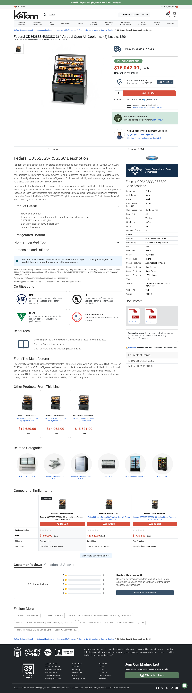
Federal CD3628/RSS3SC (140, 366)
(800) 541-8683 (137, 134)
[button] (167, 15)
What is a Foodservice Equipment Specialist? (144, 138)
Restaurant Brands (53, 666)
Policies (75, 675)
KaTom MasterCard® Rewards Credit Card (148, 107)
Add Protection (165, 82)
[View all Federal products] (152, 158)
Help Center (20, 7)
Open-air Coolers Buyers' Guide (49, 344)
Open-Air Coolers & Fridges (27, 615)
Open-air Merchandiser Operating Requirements (57, 348)
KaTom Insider (105, 675)
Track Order (77, 664)
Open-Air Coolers (107, 30)
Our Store (103, 672)
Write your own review (145, 592)
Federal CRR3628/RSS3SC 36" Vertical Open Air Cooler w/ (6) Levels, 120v (154, 518)
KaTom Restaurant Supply (24, 30)
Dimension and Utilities (31, 250)
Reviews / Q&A (136, 149)
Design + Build (51, 664)
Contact (102, 669)
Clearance (170, 24)
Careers (102, 666)
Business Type (157, 24)
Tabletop (80, 24)
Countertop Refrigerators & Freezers (81, 478)
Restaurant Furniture (109, 24)
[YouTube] (176, 688)
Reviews (102, 678)
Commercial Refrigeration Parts (54, 478)
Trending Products (53, 678)
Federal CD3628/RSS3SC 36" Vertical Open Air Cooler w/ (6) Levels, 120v (109, 518)
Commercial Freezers (54, 615)
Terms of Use (124, 688)
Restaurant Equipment (21, 24)
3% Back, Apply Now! (168, 7)
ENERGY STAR (51, 672)
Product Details (26, 206)
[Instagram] (172, 688)
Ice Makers (51, 24)
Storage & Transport (142, 24)
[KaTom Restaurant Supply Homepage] (26, 14)
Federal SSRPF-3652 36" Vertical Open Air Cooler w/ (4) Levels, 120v (45, 623)
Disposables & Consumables (125, 24)
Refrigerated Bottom (29, 235)
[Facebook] (157, 688)
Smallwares (65, 24)
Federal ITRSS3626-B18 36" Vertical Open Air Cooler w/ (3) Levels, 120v (46, 630)
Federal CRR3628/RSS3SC (141, 361)
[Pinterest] (167, 688)
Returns (75, 666)
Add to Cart (149, 93)
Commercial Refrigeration (37, 24)
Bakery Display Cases (27, 477)
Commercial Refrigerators (88, 30)
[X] (162, 688)
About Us (103, 664)
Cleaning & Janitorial (94, 24)
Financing (76, 669)
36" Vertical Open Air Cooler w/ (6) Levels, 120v (27, 420)
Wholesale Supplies (53, 669)
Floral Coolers (162, 477)
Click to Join (154, 675)
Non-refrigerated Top (30, 242)
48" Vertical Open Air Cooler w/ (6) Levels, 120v (55, 420)
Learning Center (79, 678)
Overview (53, 149)
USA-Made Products (53, 675)
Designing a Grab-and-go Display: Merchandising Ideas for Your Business (70, 339)
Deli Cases (108, 477)
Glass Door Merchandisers (135, 477)
